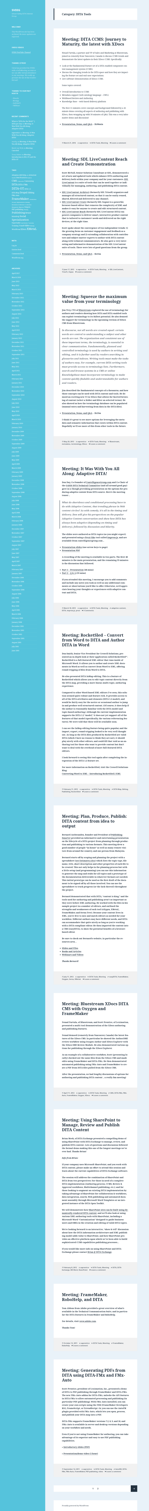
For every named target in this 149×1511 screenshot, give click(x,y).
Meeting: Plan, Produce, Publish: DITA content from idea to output (94, 821)
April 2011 (16, 371)
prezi (78, 610)
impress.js (71, 610)
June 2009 (15, 456)
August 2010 (16, 399)
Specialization (20, 219)
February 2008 (17, 521)
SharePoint (83, 1270)
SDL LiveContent (116, 269)
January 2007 (17, 573)
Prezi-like (90, 537)
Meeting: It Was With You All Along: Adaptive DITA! (22, 126)
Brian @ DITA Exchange (99, 1252)
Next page (134, 1488)
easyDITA (113, 977)
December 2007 (18, 529)
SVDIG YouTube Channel (21, 52)
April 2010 (16, 415)
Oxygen (27, 207)
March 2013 (16, 289)
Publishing (18, 212)
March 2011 (16, 375)
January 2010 (17, 427)
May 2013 (15, 285)
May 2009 (15, 460)
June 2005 (15, 650)
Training (15, 226)
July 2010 (15, 403)
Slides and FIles (70, 948)
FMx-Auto (15, 195)
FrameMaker (20, 199)
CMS (14, 180)
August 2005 (16, 642)
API (27, 175)
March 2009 (16, 468)
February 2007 (17, 569)
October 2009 (17, 440)
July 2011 (15, 358)
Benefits (14, 177)
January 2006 (17, 622)
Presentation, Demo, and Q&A (77, 124)
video (26, 225)
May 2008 (15, 508)
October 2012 (17, 306)
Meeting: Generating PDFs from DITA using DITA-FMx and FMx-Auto (93, 1375)
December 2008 (18, 480)
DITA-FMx (23, 184)
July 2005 (15, 646)
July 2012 (15, 318)
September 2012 (18, 310)
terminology (76, 444)
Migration (21, 207)
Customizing (29, 181)
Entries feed (16, 249)
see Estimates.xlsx (85, 860)
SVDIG (16, 10)
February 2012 (17, 334)
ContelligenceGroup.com (98, 482)
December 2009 (18, 431)
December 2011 (18, 342)
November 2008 (18, 484)
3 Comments (89, 610)
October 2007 (17, 537)
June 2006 (15, 602)
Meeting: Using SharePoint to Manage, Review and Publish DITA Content (91, 1124)
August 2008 (16, 496)
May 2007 (15, 557)
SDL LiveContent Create (74, 202)
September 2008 (18, 492)
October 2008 (17, 488)
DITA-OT (18, 188)
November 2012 (18, 302)
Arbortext (32, 175)
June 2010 (15, 407)
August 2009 (16, 448)
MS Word (74, 1270)
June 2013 (15, 281)
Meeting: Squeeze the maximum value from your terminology (94, 299)
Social (23, 216)
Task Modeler (24, 223)
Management (15, 207)
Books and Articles (71, 951)
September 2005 (18, 638)
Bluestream (85, 310)
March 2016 (16, 277)
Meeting (104, 143)
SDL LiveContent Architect (75, 192)
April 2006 (16, 610)
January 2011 (17, 383)
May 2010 (15, 411)
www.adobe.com (87, 1321)
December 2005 (18, 626)
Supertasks (16, 223)
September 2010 (18, 395)
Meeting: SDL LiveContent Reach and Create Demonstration (94, 161)
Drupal (23, 192)
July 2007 (15, 549)
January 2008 (17, 525)
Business (29, 177)
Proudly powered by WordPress (75, 1506)
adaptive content (118, 608)
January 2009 (17, 476)
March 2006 (16, 614)
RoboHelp (15, 216)
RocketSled (75, 792)
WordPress (16, 229)
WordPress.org (17, 258)
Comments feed (18, 254)
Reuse (28, 212)
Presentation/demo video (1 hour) (80, 1453)
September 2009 (18, 444)
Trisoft (21, 226)
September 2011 (18, 354)
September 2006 (18, 590)
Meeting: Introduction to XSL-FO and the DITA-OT (24, 157)
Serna (71, 979)
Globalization (32, 199)
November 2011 (18, 346)
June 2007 (15, 553)
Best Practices (21, 177)
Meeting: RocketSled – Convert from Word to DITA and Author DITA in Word (93, 639)
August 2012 (16, 314)
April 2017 (16, 273)
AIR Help (22, 175)
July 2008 (15, 500)
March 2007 (16, 565)
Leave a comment (118, 143)
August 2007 (16, 545)
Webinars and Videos (72, 954)
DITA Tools (95, 143)
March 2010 (16, 419)
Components (20, 181)
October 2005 (17, 634)
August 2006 (16, 594)
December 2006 (18, 577)
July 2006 (15, 598)
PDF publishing (17, 209)
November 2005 (18, 630)
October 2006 (17, 586)
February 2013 (17, 293)
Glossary (14, 202)
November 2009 (18, 435)
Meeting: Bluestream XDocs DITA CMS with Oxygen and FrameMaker (95, 1008)
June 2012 (15, 322)
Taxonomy (31, 223)
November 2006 (18, 582)
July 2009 (15, 452)
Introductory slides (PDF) (76, 1447)
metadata (66, 444)
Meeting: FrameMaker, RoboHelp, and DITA (84, 1297)
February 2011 (17, 379)
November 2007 (18, 533)
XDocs (23, 229)
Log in (14, 245)
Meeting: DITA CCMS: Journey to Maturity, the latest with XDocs (94, 41)
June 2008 (15, 504)
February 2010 (17, 423)
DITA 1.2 (27, 189)
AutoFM (118, 1469)
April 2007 (16, 561)
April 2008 (16, 513)
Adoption (15, 175)
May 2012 (15, 326)
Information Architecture (18, 204)
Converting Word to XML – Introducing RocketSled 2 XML (91, 773)
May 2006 (15, 606)
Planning (26, 209)
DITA (15, 184)
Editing (31, 192)
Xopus (71, 272)
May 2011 (15, 367)
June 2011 (15, 362)
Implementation (21, 202)
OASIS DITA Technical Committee (83, 485)
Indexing (27, 202)
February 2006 (17, 618)
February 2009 (17, 472)
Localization (28, 204)
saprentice (16, 133)
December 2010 (18, 387)
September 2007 (18, 541)
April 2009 (16, 464)
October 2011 (17, 350)
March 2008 (16, 517)
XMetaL (32, 229)
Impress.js (112, 537)
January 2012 (17, 338)
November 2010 (18, 391)
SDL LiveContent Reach (74, 211)
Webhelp (32, 226)
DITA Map (15, 193)
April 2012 (16, 330)
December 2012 (18, 298)
